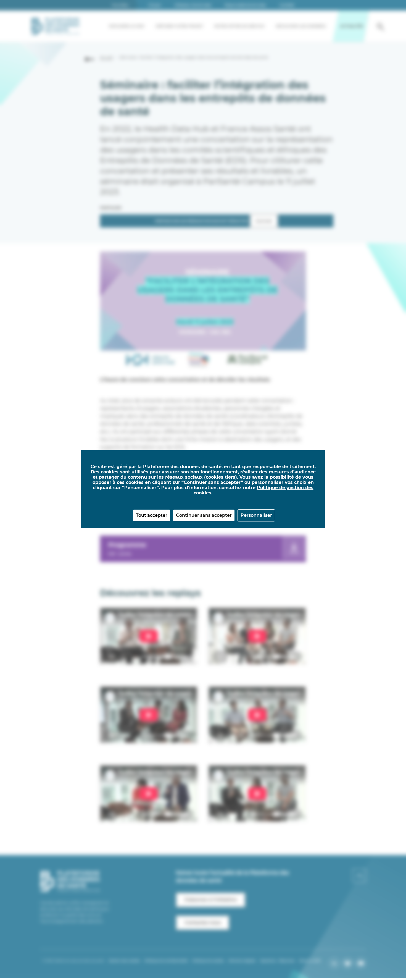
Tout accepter (151, 515)
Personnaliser (256, 515)
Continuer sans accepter (204, 515)
